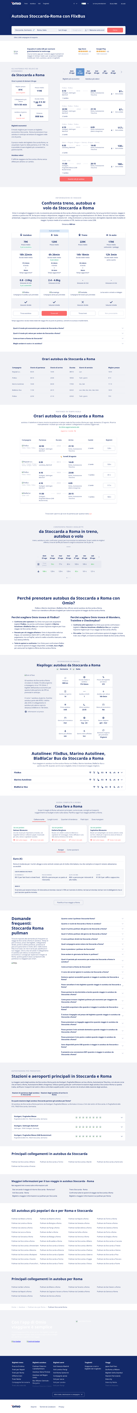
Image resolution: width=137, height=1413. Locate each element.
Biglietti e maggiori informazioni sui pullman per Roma (90, 1196)
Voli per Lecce (58, 1379)
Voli (39, 3)
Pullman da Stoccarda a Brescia (52, 1250)
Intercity (108, 1379)
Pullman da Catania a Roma (107, 1228)
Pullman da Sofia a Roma (77, 1232)
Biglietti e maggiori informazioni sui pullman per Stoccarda (34, 1196)
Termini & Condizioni (47, 1407)
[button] (64, 30)
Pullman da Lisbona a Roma (22, 1228)
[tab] (71, 78)
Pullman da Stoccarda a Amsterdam (25, 1246)
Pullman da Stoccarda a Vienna (108, 1250)
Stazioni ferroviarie (112, 1376)
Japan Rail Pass (111, 1366)
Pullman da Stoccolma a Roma (23, 1241)
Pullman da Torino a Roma (107, 1219)
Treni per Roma (18, 1373)
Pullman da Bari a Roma (49, 1232)
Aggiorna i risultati (67, 431)
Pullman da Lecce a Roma (21, 1232)
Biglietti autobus (39, 1362)
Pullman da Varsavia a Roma (22, 1237)
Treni (26, 3)
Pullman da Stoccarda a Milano (23, 1162)
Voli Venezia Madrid (61, 1366)
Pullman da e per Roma (36, 1307)
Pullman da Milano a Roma (22, 1219)
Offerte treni (17, 1376)
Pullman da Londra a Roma (22, 1223)
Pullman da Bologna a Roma (50, 1223)
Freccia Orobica (18, 1366)
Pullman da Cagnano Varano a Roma (54, 1291)
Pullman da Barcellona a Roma (80, 1228)
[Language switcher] (85, 3)
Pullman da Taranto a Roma (78, 1287)
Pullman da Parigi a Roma (49, 1228)
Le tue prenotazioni (99, 3)
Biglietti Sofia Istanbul (114, 1373)
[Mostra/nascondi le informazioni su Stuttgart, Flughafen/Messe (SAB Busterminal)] (122, 1136)
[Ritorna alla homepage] (18, 3)
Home (14, 1307)
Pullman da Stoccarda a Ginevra (52, 1246)
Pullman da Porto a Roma (106, 1232)
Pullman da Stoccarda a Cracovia (109, 1241)
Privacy (61, 1407)
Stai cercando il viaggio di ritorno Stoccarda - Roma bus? (33, 1189)
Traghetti (46, 3)
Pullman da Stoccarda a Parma (51, 1259)
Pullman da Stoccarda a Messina (24, 1250)
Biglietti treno (17, 1362)
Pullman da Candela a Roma (79, 1291)
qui (90, 514)
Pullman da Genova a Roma (107, 1291)
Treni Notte (16, 1379)
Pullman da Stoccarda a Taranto (24, 1259)
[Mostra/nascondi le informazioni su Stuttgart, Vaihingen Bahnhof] (122, 1127)
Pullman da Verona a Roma (78, 1237)
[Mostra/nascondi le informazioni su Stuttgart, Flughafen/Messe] (122, 1117)
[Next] (121, 71)
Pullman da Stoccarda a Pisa (107, 1254)
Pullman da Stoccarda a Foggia (80, 1259)
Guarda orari (20, 118)
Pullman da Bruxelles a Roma (51, 1241)
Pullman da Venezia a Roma (78, 1223)
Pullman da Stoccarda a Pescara (109, 1259)
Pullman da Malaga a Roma (50, 1237)
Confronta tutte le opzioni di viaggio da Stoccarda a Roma (91, 1193)
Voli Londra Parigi (60, 1369)
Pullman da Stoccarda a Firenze (23, 1166)
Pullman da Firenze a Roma (107, 1223)
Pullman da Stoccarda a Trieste (108, 1246)
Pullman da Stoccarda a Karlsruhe (110, 1162)
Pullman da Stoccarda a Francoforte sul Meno (29, 1263)
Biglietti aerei (58, 1362)
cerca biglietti (20, 93)
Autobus (33, 3)
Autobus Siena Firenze (41, 1372)
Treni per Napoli (18, 1369)
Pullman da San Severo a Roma (108, 1287)
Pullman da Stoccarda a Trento (51, 1263)
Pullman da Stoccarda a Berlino (80, 1246)
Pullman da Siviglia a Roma (107, 1237)
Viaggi (107, 1362)
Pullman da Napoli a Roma (78, 1219)
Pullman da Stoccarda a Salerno (80, 1254)
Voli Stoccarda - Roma (20, 1193)
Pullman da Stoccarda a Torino (51, 1162)
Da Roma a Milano (112, 1369)
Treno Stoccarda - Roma (78, 1189)
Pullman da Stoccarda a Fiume (108, 1263)
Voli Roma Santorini (61, 1373)
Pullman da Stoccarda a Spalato (52, 1254)
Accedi (123, 3)
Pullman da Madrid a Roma (50, 1219)
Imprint (34, 1407)
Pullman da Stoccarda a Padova (80, 1250)
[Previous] (38, 557)
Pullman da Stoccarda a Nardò (80, 1162)
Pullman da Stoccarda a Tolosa (80, 1263)
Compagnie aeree (60, 1376)
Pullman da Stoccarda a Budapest (24, 1254)
